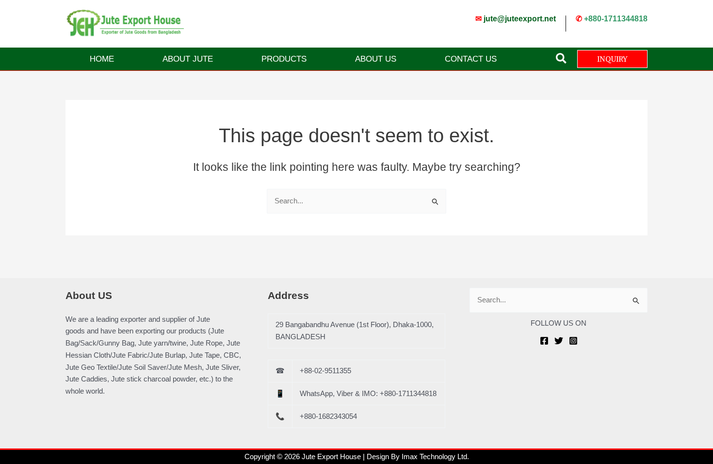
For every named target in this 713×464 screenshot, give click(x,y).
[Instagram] (573, 340)
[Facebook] (544, 340)
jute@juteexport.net (520, 19)
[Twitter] (558, 340)
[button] (561, 59)
